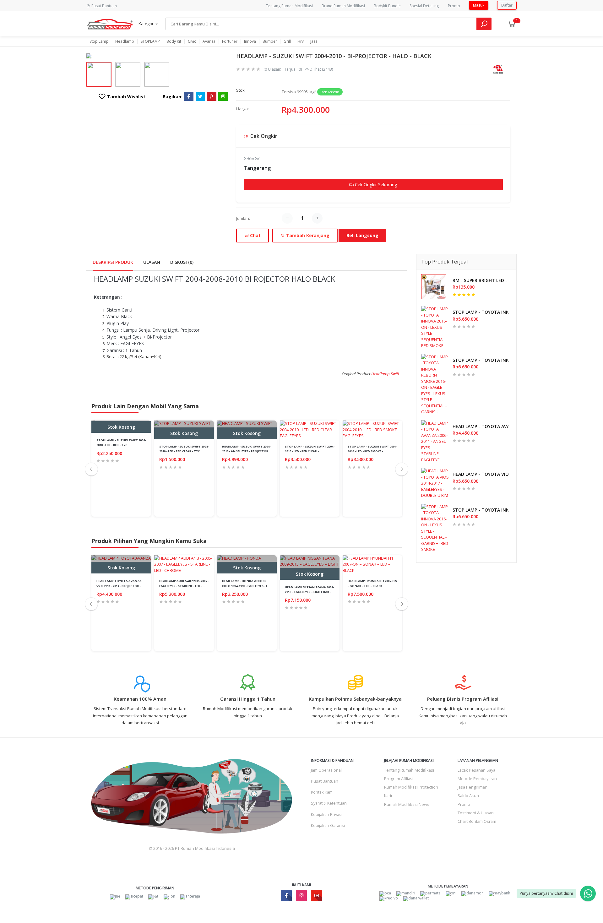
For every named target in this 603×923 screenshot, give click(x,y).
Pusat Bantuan (324, 781)
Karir (388, 795)
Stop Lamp (99, 41)
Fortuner (229, 41)
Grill (287, 41)
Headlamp (124, 41)
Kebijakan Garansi (328, 825)
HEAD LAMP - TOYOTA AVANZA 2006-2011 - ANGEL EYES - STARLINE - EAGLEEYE (480, 426)
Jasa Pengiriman (472, 787)
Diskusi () (181, 262)
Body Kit (173, 41)
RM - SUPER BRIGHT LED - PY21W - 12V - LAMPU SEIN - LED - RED (480, 280)
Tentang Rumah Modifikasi (289, 5)
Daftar (507, 5)
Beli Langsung (362, 235)
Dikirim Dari (252, 158)
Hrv (300, 41)
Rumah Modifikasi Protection (411, 787)
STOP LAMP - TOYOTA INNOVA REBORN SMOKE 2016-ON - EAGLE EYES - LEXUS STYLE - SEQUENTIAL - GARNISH (480, 360)
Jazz (313, 41)
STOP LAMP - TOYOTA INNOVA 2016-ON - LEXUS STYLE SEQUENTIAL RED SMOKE (480, 312)
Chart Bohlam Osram (477, 821)
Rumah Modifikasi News (406, 804)
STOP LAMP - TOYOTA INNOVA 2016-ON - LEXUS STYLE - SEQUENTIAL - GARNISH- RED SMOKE (480, 510)
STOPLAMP (150, 41)
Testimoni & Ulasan (476, 813)
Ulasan (151, 262)
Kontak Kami (322, 792)
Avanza (209, 41)
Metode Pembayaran (477, 778)
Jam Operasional (326, 770)
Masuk (478, 5)
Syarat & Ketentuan (329, 803)
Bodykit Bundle (387, 5)
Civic (192, 41)
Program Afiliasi (398, 778)
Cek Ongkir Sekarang (375, 184)
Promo (454, 5)
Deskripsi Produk (113, 262)
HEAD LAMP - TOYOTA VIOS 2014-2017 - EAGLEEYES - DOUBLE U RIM (480, 474)
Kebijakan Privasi (326, 814)
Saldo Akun (468, 795)
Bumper (270, 41)
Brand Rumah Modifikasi (343, 5)
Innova (250, 41)
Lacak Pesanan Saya (476, 770)
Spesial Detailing (424, 5)
